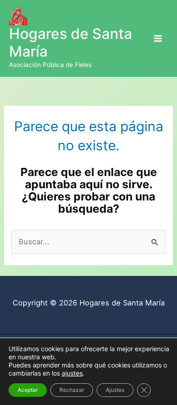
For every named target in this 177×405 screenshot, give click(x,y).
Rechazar (71, 389)
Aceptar (28, 389)
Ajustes (115, 389)
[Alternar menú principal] (158, 39)
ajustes (72, 373)
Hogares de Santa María (70, 42)
